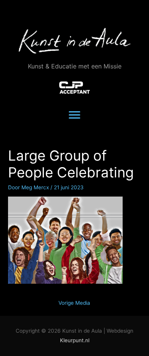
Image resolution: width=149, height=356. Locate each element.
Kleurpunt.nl (74, 340)
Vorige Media (74, 303)
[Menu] (74, 115)
